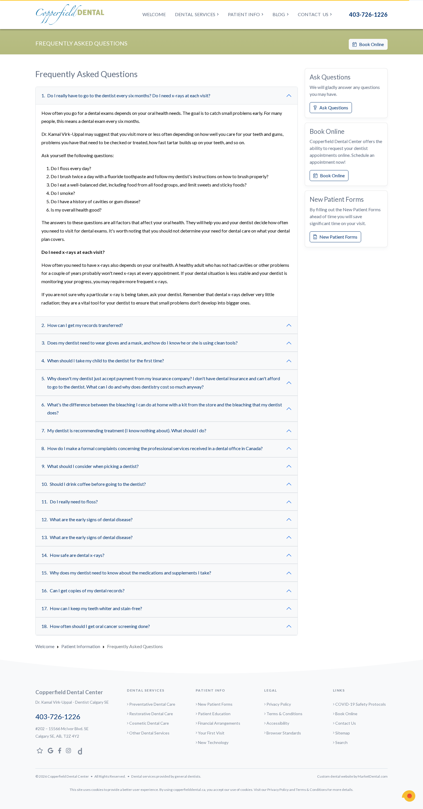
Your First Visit (211, 732)
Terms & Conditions (284, 713)
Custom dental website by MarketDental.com (352, 776)
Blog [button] (279, 14)
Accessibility (277, 723)
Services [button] (195, 14)
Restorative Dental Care (151, 713)
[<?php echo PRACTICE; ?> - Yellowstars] (39, 750)
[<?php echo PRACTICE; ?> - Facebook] (60, 750)
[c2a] (408, 796)
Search (341, 742)
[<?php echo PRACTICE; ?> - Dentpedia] (78, 750)
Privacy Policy (278, 704)
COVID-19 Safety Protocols (360, 704)
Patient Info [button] (244, 14)
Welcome (154, 14)
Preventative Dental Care (152, 704)
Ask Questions (332, 107)
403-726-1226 (368, 14)
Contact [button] (313, 14)
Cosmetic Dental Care (149, 723)
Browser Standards (283, 732)
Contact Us (345, 723)
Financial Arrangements (219, 723)
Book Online (370, 44)
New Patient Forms (337, 236)
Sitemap (342, 732)
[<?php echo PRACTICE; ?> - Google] (50, 750)
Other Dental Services (149, 732)
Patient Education (214, 713)
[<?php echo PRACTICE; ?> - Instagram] (68, 750)
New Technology (213, 742)
